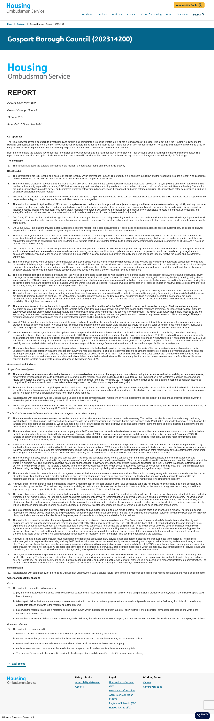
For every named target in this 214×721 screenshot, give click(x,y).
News (169, 14)
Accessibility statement (87, 682)
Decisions (117, 14)
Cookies (79, 686)
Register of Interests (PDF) (123, 703)
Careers (147, 682)
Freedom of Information (122, 690)
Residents (87, 14)
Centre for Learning (151, 14)
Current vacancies (152, 686)
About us (132, 14)
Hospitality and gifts (120, 707)
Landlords (102, 14)
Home (10, 24)
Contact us (182, 14)
